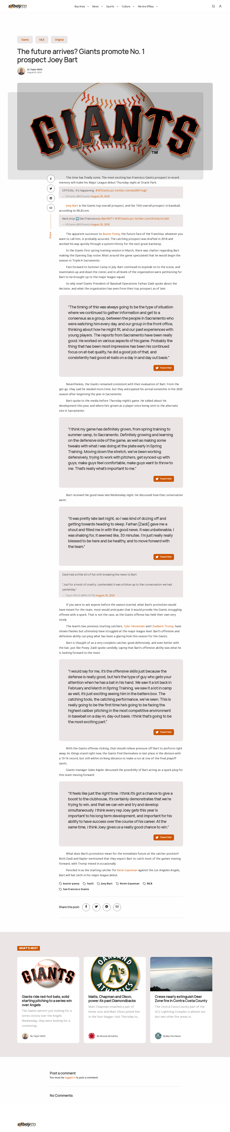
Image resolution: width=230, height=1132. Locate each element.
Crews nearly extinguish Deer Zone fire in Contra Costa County (181, 998)
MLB (41, 39)
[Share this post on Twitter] (51, 188)
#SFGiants (102, 190)
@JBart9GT (105, 218)
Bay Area (80, 6)
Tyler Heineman (134, 626)
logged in (70, 1077)
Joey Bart (72, 205)
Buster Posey (111, 234)
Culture (126, 6)
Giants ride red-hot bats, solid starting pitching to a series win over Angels (47, 1000)
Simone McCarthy (109, 1036)
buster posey (71, 883)
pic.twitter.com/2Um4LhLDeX (149, 218)
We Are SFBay (146, 6)
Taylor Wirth (36, 69)
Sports (110, 6)
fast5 (90, 883)
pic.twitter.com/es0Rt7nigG (128, 190)
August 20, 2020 (100, 196)
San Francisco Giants (76, 889)
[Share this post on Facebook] (51, 179)
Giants (25, 39)
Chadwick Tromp (162, 626)
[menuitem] (80, 7)
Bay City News (173, 1036)
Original (59, 39)
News (95, 6)
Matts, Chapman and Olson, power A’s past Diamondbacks (112, 998)
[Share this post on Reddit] (51, 198)
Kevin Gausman (127, 870)
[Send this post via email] (51, 208)
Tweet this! (166, 367)
